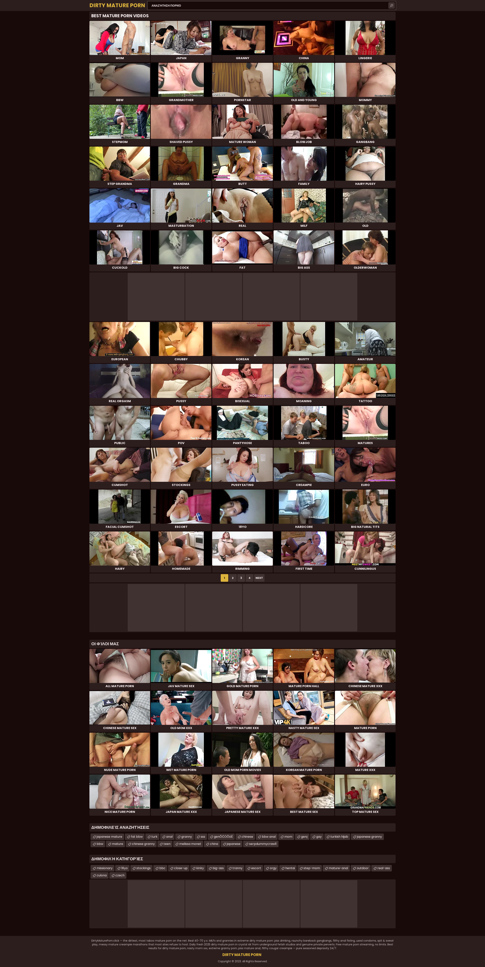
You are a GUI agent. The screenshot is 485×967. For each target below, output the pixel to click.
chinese (247, 836)
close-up (181, 868)
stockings (143, 868)
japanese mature (109, 836)
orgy (273, 868)
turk (154, 836)
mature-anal (338, 868)
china (214, 844)
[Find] (391, 5)
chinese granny (143, 844)
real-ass (383, 868)
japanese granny (369, 836)
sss (203, 836)
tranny (237, 868)
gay (319, 836)
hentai (290, 868)
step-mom (312, 868)
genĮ (304, 836)
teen (167, 844)
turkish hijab (339, 836)
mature (117, 844)
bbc (162, 868)
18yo (124, 868)
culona (102, 875)
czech (119, 875)
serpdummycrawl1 (263, 844)
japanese (233, 844)
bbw (100, 844)
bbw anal (269, 836)
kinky (200, 868)
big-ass (218, 868)
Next (259, 578)
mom (288, 836)
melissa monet (190, 844)
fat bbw (137, 836)
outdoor (363, 868)
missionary (105, 868)
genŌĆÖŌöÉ (223, 836)
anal (169, 836)
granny (186, 836)
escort (256, 868)
